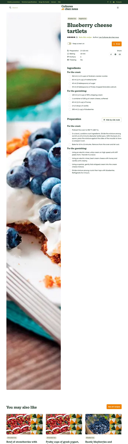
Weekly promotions (13, 2)
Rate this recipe (85, 37)
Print (118, 44)
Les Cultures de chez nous (109, 37)
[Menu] (118, 8)
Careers (53, 2)
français (119, 2)
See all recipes (114, 407)
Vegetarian (82, 18)
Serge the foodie (44, 2)
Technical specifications (29, 2)
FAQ (59, 2)
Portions (72, 57)
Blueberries (72, 18)
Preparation (74, 51)
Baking (72, 54)
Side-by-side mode (113, 120)
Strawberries (11, 438)
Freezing (73, 60)
